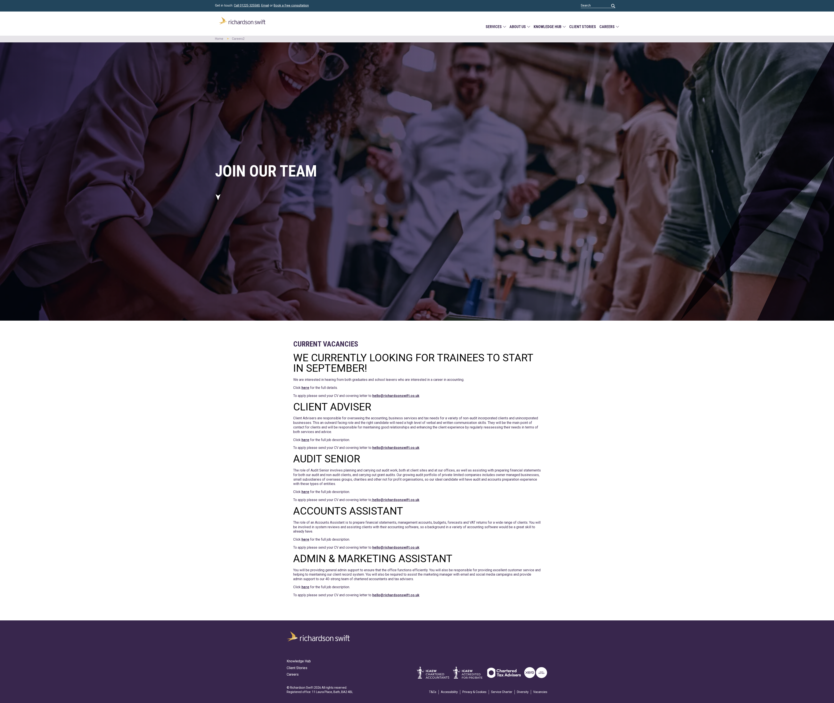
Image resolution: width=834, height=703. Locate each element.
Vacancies (540, 692)
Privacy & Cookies (474, 692)
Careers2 (238, 38)
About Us (518, 26)
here (305, 388)
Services (494, 26)
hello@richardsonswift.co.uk (395, 396)
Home (219, 38)
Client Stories (582, 26)
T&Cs (432, 692)
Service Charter (501, 692)
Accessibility (449, 692)
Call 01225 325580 (247, 5)
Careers (607, 26)
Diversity (523, 692)
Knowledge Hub (547, 26)
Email (265, 5)
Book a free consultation (291, 5)
